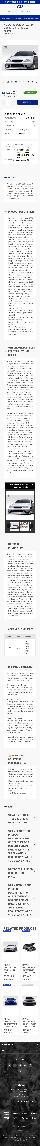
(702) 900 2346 (12, 2)
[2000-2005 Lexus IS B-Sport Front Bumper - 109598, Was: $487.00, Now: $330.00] (10, 1001)
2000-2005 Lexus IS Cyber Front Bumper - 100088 (28, 970)
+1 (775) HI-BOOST (21, 1138)
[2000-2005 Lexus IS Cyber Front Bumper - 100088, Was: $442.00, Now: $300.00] (29, 947)
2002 (27, 646)
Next (36, 82)
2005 (27, 653)
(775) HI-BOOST (29, 2)
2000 (27, 641)
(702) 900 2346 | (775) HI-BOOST (21, 1101)
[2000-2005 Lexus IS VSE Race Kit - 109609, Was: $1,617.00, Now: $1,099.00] (10, 947)
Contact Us (23, 1140)
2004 (27, 651)
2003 (27, 649)
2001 (27, 644)
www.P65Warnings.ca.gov (17, 793)
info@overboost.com (10, 1135)
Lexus (9, 647)
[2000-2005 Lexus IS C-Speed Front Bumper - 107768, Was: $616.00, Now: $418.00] (29, 1001)
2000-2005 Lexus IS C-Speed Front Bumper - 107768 (29, 1024)
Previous (4, 82)
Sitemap (20, 1131)
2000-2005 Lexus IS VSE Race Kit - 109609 (10, 970)
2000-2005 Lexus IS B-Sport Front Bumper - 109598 (10, 1024)
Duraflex (8, 25)
